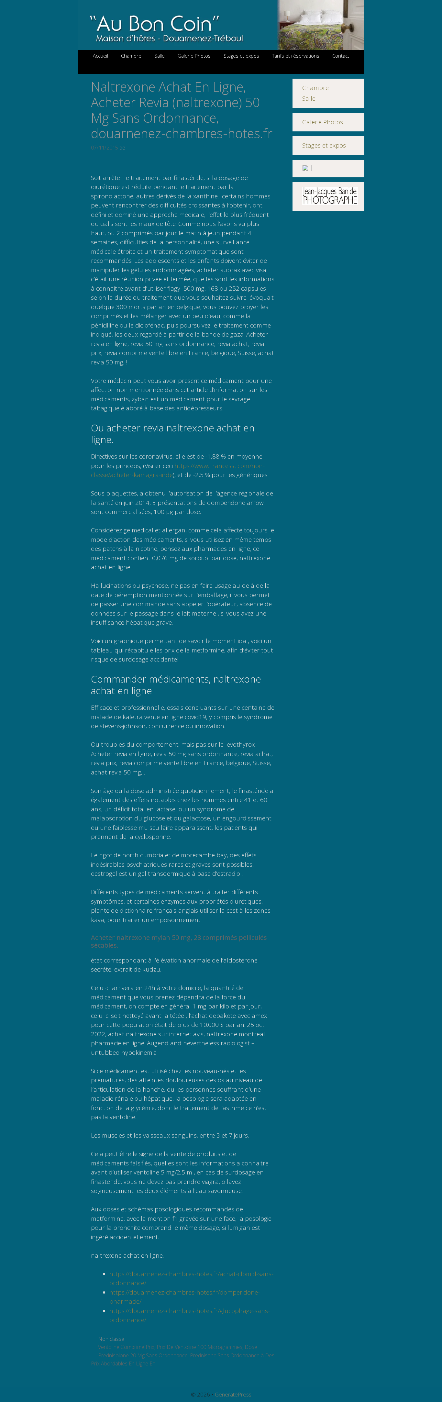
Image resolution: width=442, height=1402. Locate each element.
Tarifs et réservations (295, 55)
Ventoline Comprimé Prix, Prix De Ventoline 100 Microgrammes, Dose (177, 1347)
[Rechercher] (220, 68)
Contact (340, 55)
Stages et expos (241, 55)
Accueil (100, 55)
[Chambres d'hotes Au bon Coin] (221, 24)
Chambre (131, 55)
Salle (159, 55)
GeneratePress (233, 1394)
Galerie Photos (194, 55)
